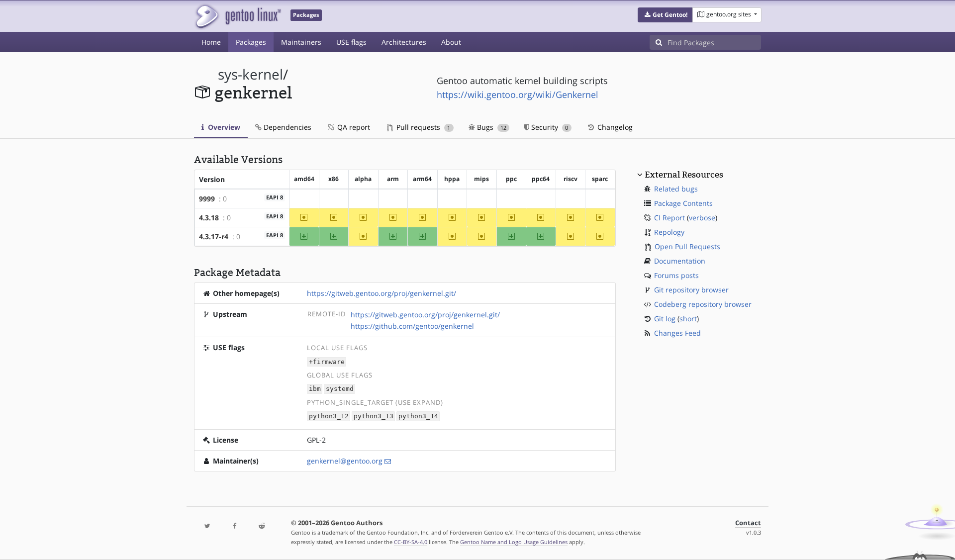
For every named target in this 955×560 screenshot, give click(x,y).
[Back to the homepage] (237, 16)
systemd (340, 389)
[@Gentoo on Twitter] (207, 526)
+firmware (327, 362)
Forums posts (676, 275)
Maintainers (301, 42)
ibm (315, 389)
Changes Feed (677, 333)
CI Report (669, 217)
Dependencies (286, 127)
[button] (665, 14)
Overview (223, 127)
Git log (664, 318)
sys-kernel (250, 74)
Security (548, 127)
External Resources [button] (684, 175)
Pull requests (422, 127)
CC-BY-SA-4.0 (410, 542)
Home (211, 42)
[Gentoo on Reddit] (261, 526)
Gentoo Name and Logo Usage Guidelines (514, 542)
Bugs (490, 127)
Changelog (614, 127)
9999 (207, 198)
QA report (352, 127)
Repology (669, 232)
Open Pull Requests (687, 246)
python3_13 (373, 416)
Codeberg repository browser (703, 304)
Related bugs (676, 188)
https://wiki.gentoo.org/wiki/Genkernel (517, 94)
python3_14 (418, 416)
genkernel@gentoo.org (344, 461)
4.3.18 (209, 217)
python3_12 (329, 416)
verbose (702, 217)
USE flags (351, 42)
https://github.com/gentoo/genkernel (412, 326)
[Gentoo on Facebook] (234, 526)
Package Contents (683, 203)
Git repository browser (691, 289)
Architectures (404, 42)
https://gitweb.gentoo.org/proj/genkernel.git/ (381, 293)
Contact (748, 523)
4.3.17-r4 (213, 236)
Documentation (679, 261)
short (688, 318)
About (451, 42)
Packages (251, 42)
